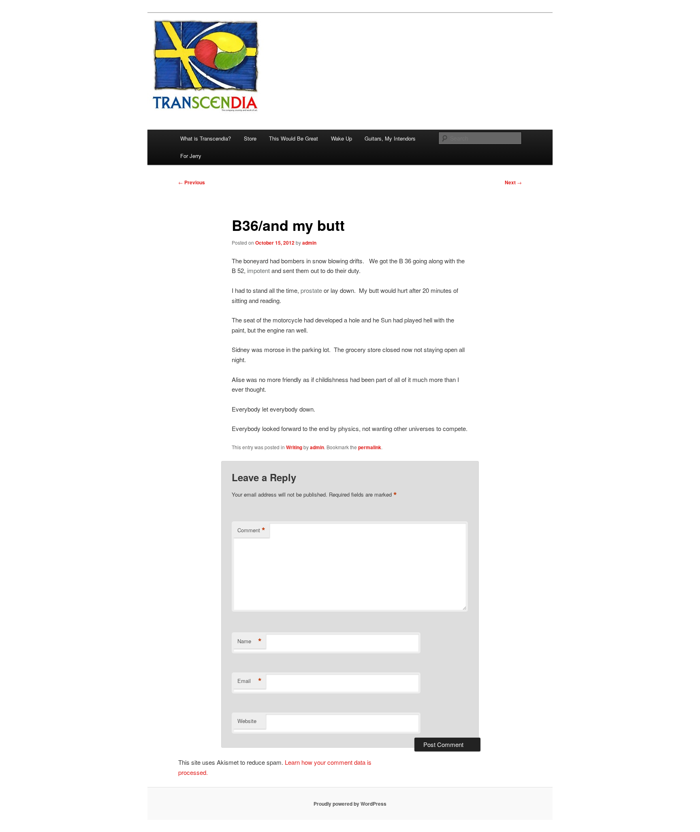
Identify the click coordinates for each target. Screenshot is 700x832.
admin (309, 242)
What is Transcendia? (205, 138)
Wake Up (341, 138)
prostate (311, 290)
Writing (294, 447)
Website (246, 721)
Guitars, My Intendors (390, 138)
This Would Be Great (293, 138)
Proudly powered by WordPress (350, 803)
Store (250, 138)
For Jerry (190, 156)
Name (249, 641)
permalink (369, 447)
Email (249, 680)
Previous (191, 182)
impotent (258, 270)
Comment (251, 530)
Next (513, 182)
